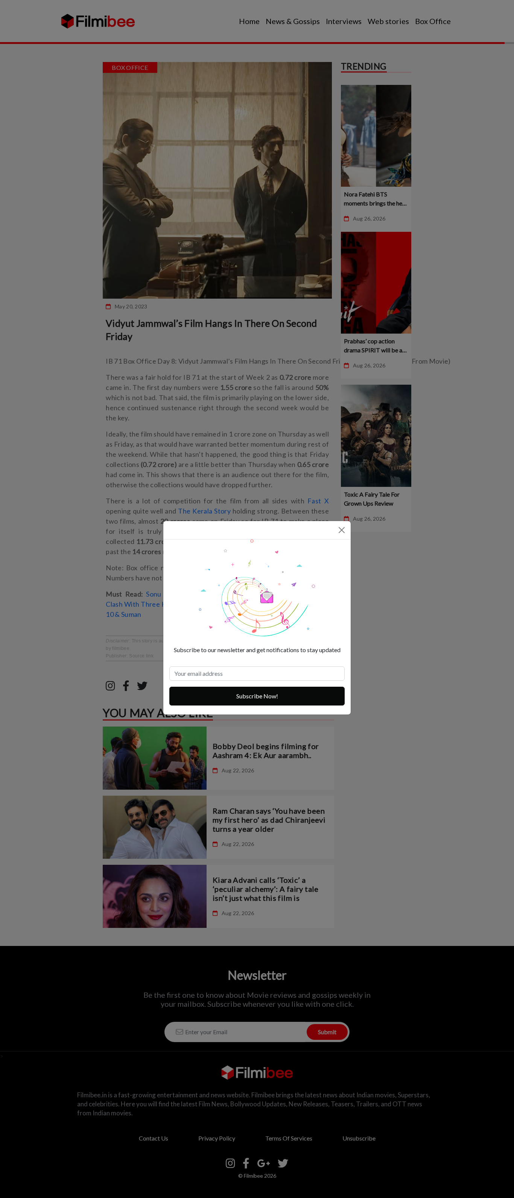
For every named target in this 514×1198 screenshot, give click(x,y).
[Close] (342, 530)
